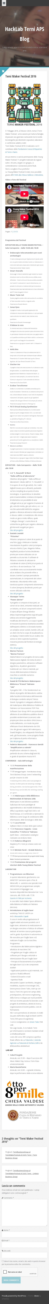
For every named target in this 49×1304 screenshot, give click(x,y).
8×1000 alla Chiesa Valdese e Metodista (27, 175)
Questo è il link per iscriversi (20, 898)
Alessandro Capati (21, 916)
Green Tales (34, 1022)
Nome (7, 1230)
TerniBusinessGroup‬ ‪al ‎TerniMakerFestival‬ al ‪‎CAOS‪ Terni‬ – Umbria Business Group (22, 1173)
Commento (9, 1198)
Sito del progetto (16, 530)
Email (7, 1240)
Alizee (36, 1296)
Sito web (7, 1251)
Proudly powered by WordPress (14, 1296)
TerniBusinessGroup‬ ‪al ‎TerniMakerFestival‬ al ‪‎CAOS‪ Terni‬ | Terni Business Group (21, 1155)
